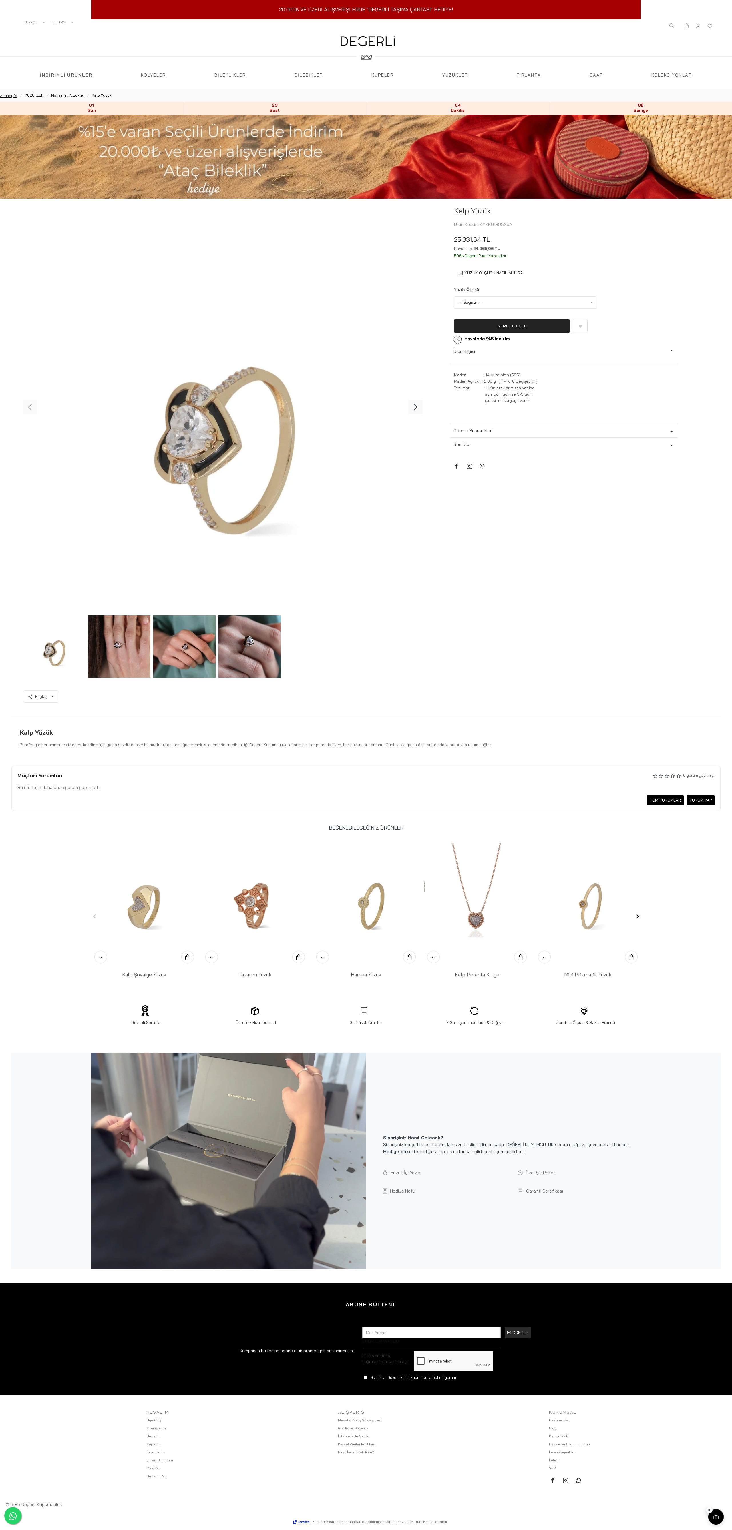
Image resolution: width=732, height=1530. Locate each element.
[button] (30, 407)
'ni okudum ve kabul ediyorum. (413, 1377)
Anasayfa (8, 95)
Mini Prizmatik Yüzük (588, 974)
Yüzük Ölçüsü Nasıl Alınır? (493, 272)
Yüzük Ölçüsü (466, 289)
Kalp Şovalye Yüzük (144, 974)
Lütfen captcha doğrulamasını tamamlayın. (386, 1358)
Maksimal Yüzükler (67, 95)
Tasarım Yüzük (255, 974)
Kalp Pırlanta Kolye (477, 974)
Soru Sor (462, 444)
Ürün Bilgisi (464, 351)
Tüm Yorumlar (665, 800)
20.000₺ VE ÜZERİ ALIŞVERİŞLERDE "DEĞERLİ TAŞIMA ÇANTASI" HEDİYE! (366, 9)
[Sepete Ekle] (187, 957)
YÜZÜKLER (34, 95)
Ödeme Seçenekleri (472, 430)
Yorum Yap (700, 800)
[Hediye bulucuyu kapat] (709, 1510)
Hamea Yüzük (366, 974)
